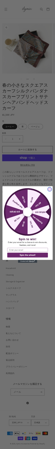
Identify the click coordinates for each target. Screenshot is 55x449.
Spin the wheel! (27, 255)
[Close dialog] (50, 189)
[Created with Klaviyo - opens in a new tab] (27, 261)
